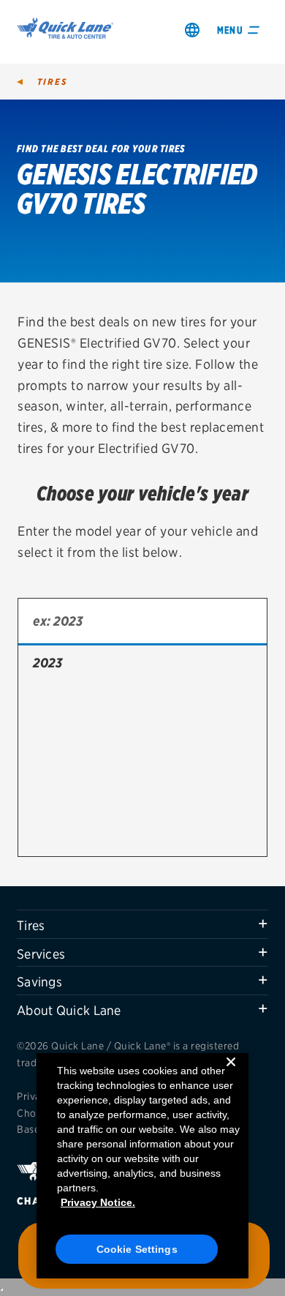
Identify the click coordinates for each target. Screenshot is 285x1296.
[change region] (192, 29)
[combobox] (142, 622)
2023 (47, 662)
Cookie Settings (137, 1249)
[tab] (142, 924)
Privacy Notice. (98, 1202)
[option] (142, 663)
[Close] (231, 1073)
